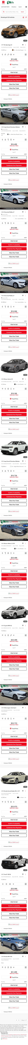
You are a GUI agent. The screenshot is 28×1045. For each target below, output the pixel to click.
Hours (10, 1035)
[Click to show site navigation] (26, 7)
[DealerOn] (4, 1033)
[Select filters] (23, 17)
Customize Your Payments (14, 80)
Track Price (15, 64)
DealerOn (11, 1034)
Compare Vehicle (8, 99)
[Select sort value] (26, 17)
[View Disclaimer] (14, 54)
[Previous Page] (16, 1020)
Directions (14, 6)
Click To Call (14, 72)
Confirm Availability (14, 76)
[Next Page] (19, 1020)
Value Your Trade (14, 84)
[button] (5, 7)
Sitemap (15, 1034)
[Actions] (25, 45)
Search (22, 11)
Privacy (18, 1034)
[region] (14, 69)
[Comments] (26, 54)
